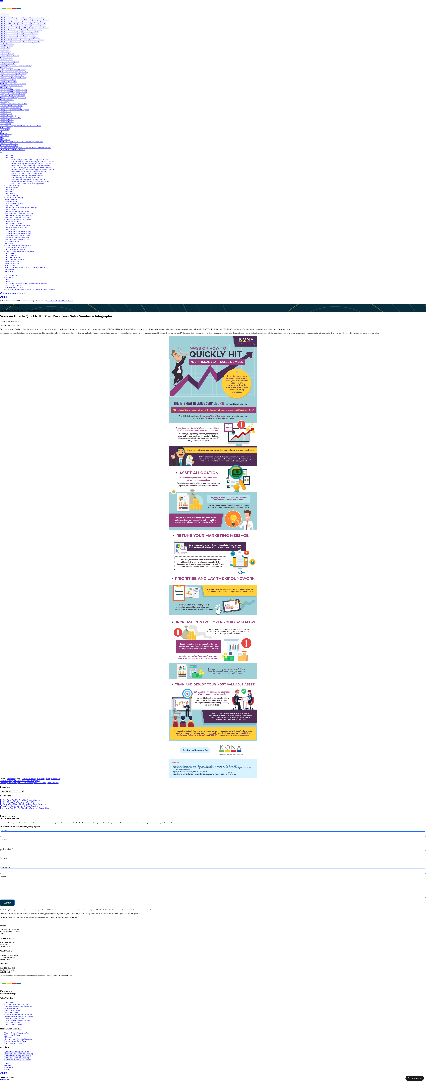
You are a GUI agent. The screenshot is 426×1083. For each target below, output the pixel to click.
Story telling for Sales (7, 64)
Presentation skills (6, 60)
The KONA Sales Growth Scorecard (13, 84)
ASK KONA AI (6, 88)
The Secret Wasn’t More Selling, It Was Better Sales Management (23, 804)
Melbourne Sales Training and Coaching (14, 72)
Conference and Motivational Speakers (13, 104)
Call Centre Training (7, 44)
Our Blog (55, 301)
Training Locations (6, 68)
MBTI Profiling (5, 128)
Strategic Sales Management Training (13, 94)
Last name (4, 840)
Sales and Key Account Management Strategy (16, 66)
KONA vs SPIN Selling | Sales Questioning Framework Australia (23, 24)
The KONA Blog (6, 134)
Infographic (11, 779)
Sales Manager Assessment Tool (11, 86)
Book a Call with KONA (9, 144)
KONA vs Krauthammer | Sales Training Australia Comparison (22, 40)
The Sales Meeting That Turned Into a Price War (17, 802)
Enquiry (3, 877)
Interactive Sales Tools (8, 80)
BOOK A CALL (19, 150)
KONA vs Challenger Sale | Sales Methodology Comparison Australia (24, 20)
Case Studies (4, 136)
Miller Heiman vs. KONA (9, 146)
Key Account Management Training (17, 1020)
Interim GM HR (5, 112)
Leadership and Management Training (13, 90)
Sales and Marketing (29, 779)
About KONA (5, 140)
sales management (43, 779)
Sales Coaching (5, 52)
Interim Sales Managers (8, 116)
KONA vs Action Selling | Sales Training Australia (18, 36)
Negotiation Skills (6, 58)
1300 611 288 (7, 150)
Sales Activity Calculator (8, 82)
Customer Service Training (9, 56)
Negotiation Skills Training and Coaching (19, 1016)
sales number (55, 779)
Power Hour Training (11, 1012)
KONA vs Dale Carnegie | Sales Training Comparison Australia (22, 18)
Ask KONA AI (416, 1078)
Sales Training (5, 14)
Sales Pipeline (5, 48)
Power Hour (4, 50)
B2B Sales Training (7, 54)
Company (3, 858)
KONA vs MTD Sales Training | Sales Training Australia (20, 42)
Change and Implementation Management (14, 110)
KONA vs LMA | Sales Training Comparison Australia (19, 34)
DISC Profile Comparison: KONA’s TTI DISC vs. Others (20, 126)
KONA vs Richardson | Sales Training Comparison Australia (21, 30)
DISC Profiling (5, 124)
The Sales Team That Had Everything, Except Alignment (20, 800)
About (2, 138)
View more (4, 812)
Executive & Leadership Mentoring (12, 96)
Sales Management (6, 46)
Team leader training (7, 100)
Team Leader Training (12, 1035)
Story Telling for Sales (12, 1022)
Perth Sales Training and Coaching (12, 76)
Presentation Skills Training (14, 1018)
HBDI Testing (5, 130)
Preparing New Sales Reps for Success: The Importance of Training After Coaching (29, 783)
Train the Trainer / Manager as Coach (13, 98)
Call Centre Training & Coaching (16, 1004)
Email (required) (6, 849)
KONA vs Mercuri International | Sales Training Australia (20, 38)
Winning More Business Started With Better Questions (19, 806)
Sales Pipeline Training (12, 1010)
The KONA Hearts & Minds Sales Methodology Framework (21, 142)
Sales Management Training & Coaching (18, 1006)
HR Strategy (4, 102)
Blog (1, 132)
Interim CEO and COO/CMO (10, 118)
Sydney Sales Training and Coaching (13, 70)
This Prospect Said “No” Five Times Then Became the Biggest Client (24, 808)
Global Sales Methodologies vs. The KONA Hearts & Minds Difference (25, 148)
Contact (70, 301)
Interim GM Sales (6, 114)
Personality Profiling (7, 120)
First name (4, 830)
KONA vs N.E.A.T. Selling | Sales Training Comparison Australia (23, 26)
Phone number (6, 867)
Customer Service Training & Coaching (18, 1014)
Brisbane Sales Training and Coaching (13, 74)
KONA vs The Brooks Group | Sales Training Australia (19, 32)
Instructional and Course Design (11, 106)
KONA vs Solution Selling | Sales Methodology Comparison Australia (24, 28)
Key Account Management (9, 62)
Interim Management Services (10, 108)
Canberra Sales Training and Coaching (13, 78)
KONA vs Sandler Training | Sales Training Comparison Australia (23, 22)
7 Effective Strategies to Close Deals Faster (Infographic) (20, 781)
